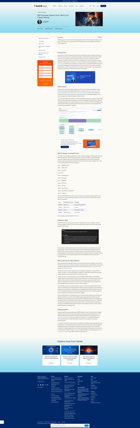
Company (82, 6)
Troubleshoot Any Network (69, 403)
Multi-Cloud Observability (56, 377)
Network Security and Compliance (55, 384)
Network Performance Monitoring (68, 387)
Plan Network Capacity (68, 415)
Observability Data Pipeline (56, 398)
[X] (45, 385)
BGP (78, 384)
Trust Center (53, 422)
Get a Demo (41, 381)
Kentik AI (53, 394)
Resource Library (94, 381)
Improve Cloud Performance (69, 382)
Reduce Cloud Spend (68, 377)
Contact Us (93, 397)
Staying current (42, 57)
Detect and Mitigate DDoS (69, 393)
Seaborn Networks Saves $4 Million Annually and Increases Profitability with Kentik (83, 399)
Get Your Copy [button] (65, 146)
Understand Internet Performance (68, 406)
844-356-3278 (40, 387)
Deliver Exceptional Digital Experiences (69, 390)
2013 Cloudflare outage (66, 268)
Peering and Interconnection (56, 389)
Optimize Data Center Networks (68, 408)
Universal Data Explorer (55, 397)
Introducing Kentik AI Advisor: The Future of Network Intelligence (83, 395)
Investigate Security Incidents (70, 397)
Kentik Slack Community (96, 402)
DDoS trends (41, 43)
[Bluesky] (43, 385)
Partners (92, 401)
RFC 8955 (76, 216)
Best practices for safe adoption (44, 53)
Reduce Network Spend (69, 416)
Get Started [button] (45, 83)
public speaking (78, 62)
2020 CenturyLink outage (95, 266)
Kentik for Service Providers (56, 391)
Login (98, 6)
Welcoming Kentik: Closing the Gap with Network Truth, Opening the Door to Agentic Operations (83, 390)
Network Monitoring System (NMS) (56, 380)
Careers (92, 399)
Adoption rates (42, 50)
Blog (94, 6)
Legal (59, 422)
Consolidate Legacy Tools (69, 411)
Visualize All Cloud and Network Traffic (68, 401)
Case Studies (93, 377)
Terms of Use (49, 80)
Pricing (65, 6)
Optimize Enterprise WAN (69, 385)
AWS (79, 377)
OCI (78, 382)
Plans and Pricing (94, 394)
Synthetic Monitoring (55, 388)
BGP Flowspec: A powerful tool (44, 47)
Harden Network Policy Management (68, 396)
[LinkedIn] (38, 385)
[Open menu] (94, 72)
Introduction (41, 41)
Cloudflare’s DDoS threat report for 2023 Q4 (75, 92)
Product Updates (94, 387)
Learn (76, 6)
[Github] (48, 385)
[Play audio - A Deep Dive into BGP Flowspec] (77, 77)
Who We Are (93, 393)
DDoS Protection (48, 28)
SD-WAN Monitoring (55, 382)
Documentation (94, 388)
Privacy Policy (42, 80)
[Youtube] (41, 385)
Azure (79, 379)
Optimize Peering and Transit (70, 413)
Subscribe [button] (100, 37)
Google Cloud (80, 381)
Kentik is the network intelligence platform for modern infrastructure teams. (43, 377)
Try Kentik (103, 5)
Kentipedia (93, 385)
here (87, 317)
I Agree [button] (86, 425)
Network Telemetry (55, 395)
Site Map (63, 422)
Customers (71, 6)
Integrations (53, 400)
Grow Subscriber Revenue (69, 418)
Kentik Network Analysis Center (95, 383)
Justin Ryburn (46, 21)
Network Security (59, 28)
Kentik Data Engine (55, 402)
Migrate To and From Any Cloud (69, 380)
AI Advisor (53, 386)
